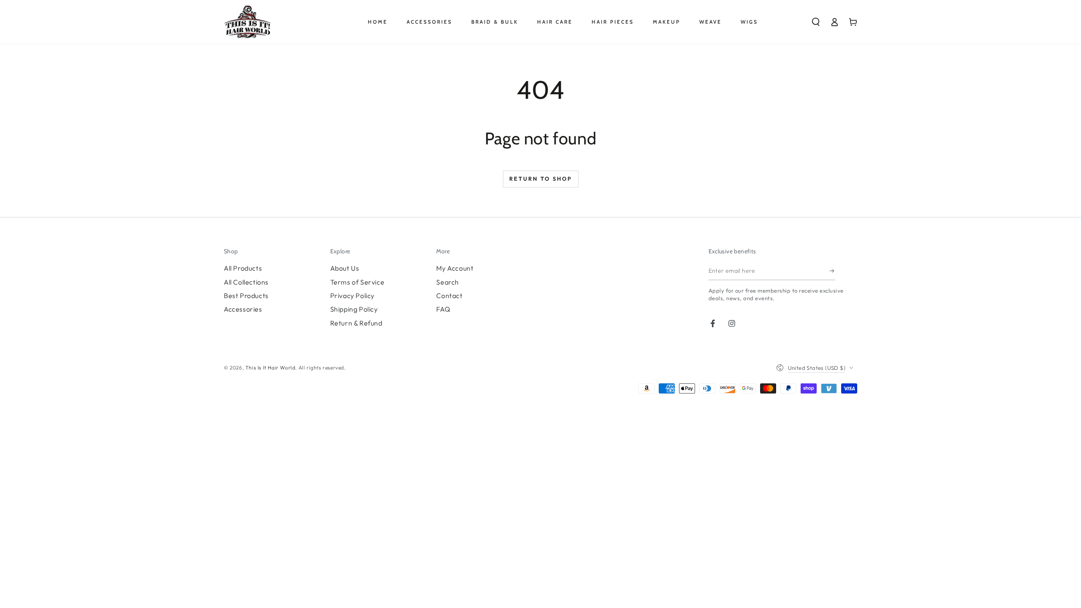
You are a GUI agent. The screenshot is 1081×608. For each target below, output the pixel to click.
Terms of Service (357, 282)
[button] (816, 22)
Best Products (246, 295)
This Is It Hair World (270, 367)
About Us (344, 268)
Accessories (243, 309)
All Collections (246, 282)
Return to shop (540, 178)
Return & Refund (356, 323)
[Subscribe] (832, 270)
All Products (243, 268)
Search (447, 282)
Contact (449, 295)
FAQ (443, 309)
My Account (454, 268)
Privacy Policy (352, 295)
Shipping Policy (354, 309)
